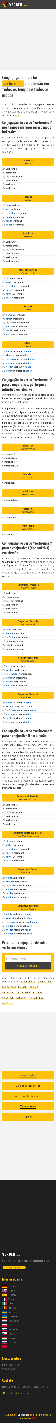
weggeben (7, 1003)
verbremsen (23, 992)
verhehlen (21, 997)
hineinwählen (44, 981)
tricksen (22, 987)
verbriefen (37, 992)
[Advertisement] (28, 39)
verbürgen (8, 997)
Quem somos (14, 1267)
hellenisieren (27, 981)
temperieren (9, 987)
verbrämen (8, 992)
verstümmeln (36, 997)
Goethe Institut (8, 1369)
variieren (33, 987)
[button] (51, 5)
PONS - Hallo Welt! (10, 1365)
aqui (17, 115)
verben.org (24, 1414)
